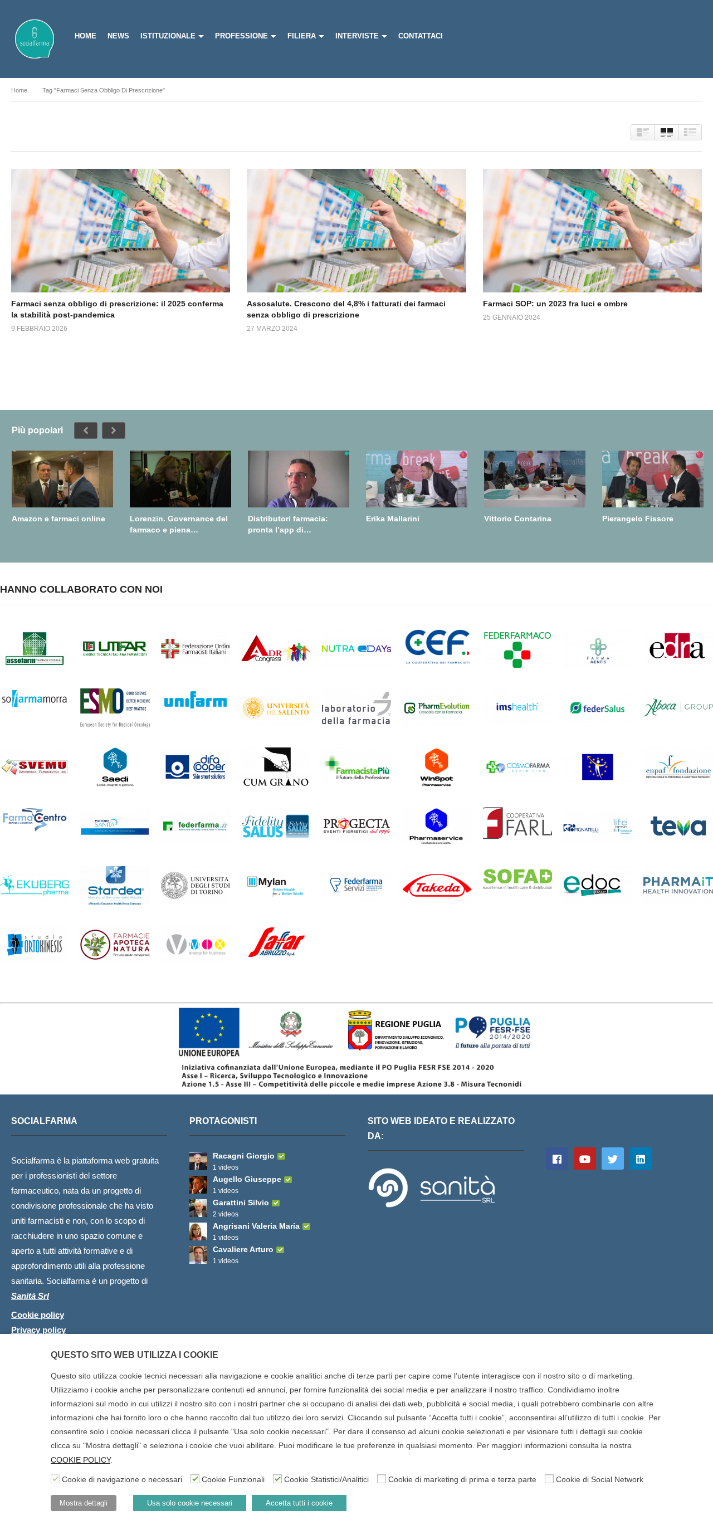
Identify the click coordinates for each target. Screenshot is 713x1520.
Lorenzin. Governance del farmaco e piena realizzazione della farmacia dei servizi (179, 524)
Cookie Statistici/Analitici (326, 1479)
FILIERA (301, 36)
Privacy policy (38, 1330)
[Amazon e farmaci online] (62, 479)
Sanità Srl (30, 1296)
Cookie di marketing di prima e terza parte (462, 1479)
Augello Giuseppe (247, 1179)
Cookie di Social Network (599, 1479)
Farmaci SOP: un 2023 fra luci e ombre (555, 303)
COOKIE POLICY (80, 1459)
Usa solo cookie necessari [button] (189, 1503)
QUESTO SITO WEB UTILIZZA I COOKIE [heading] (134, 1355)
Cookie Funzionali (233, 1479)
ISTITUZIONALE (168, 36)
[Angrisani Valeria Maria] (198, 1231)
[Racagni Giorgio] (198, 1161)
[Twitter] (613, 1158)
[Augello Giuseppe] (198, 1185)
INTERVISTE (357, 36)
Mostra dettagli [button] (84, 1503)
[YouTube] (585, 1158)
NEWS (118, 36)
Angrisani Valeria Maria (256, 1225)
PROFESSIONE (241, 36)
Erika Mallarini (392, 518)
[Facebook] (557, 1158)
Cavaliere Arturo (243, 1249)
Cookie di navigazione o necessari (122, 1479)
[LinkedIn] (640, 1158)
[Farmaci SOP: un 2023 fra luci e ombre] (592, 230)
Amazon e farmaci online (58, 518)
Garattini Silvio (241, 1202)
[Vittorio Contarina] (534, 479)
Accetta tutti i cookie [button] (299, 1503)
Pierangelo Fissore (637, 518)
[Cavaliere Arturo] (198, 1255)
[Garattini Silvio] (198, 1208)
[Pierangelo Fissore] (653, 479)
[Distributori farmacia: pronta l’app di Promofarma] (298, 479)
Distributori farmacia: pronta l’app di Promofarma (288, 524)
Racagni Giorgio (244, 1155)
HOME (85, 36)
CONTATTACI (420, 36)
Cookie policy (37, 1314)
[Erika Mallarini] (416, 479)
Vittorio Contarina (517, 518)
